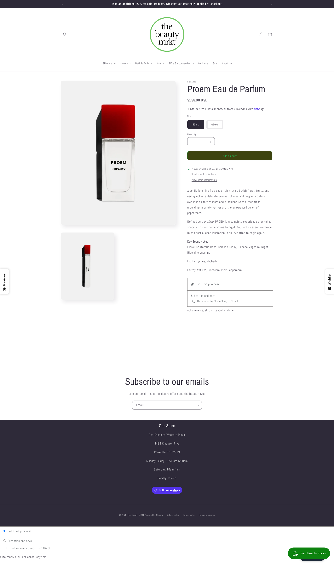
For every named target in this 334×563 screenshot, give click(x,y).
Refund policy (173, 515)
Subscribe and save (19, 541)
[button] (65, 34)
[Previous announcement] (62, 4)
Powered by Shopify (154, 515)
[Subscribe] (197, 405)
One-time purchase (19, 531)
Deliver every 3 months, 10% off (30, 548)
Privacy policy (189, 515)
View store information (204, 180)
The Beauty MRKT (136, 515)
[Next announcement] (272, 4)
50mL (196, 124)
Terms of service (207, 515)
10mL (217, 126)
